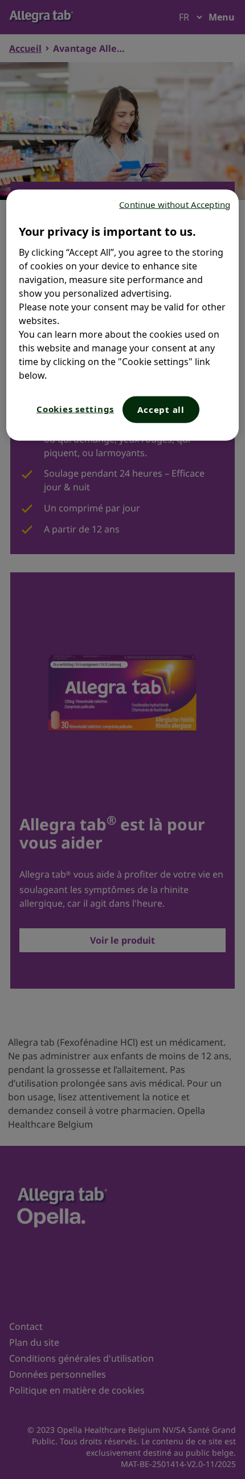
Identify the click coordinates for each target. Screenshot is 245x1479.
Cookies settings (75, 408)
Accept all (161, 409)
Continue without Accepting (174, 204)
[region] (122, 314)
